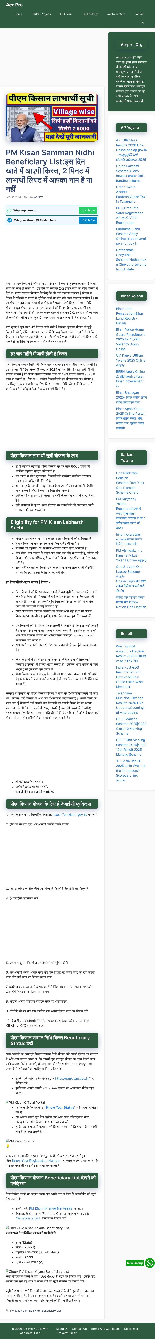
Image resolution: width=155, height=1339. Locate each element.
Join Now (88, 210)
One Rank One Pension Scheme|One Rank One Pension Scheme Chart (130, 482)
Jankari (139, 14)
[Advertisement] (52, 58)
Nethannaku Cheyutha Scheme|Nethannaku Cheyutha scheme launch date (131, 259)
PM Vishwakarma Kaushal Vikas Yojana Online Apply (131, 555)
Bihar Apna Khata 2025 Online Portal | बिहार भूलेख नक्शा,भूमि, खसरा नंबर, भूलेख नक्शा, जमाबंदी (131, 418)
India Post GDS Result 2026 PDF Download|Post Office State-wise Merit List (129, 677)
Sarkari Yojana (41, 14)
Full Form (66, 14)
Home (18, 14)
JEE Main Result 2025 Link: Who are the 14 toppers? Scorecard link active (131, 770)
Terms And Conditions (105, 1328)
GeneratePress (30, 1333)
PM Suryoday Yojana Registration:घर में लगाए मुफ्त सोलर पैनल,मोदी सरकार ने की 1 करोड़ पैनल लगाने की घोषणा (131, 513)
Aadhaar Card (116, 14)
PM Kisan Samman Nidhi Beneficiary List (35, 1310)
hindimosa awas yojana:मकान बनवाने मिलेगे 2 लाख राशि (129, 539)
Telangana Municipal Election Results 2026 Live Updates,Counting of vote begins (130, 702)
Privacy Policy (67, 1333)
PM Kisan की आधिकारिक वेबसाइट (50, 1209)
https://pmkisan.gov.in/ (70, 815)
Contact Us (79, 1328)
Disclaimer (131, 1328)
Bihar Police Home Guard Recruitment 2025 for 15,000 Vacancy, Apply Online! (130, 339)
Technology (90, 14)
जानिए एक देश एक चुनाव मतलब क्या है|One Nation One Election (131, 602)
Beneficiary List (28, 1218)
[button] (143, 23)
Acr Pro (14, 5)
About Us (62, 1328)
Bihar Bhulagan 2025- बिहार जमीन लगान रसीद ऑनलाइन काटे (131, 397)
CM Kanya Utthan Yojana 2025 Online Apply (131, 360)
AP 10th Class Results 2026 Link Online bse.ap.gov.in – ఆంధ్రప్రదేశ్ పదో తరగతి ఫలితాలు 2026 (131, 149)
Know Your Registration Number (36, 1161)
